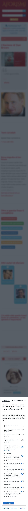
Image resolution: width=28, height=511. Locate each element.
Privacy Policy (22, 508)
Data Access (14, 508)
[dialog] (14, 454)
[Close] (25, 400)
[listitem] (14, 426)
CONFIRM (8, 503)
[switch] (22, 429)
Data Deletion (6, 508)
